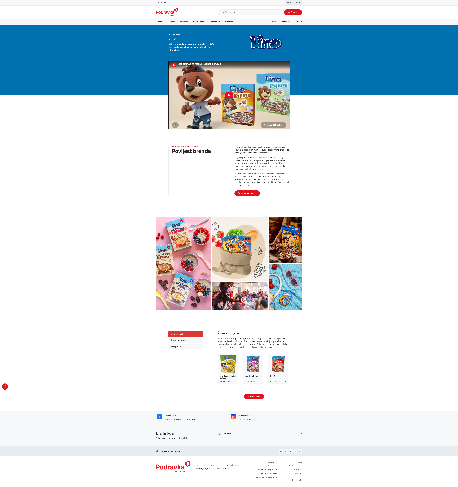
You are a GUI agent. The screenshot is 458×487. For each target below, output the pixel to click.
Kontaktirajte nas (295, 466)
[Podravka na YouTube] (165, 3)
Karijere (299, 22)
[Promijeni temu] (289, 2)
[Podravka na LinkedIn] (158, 3)
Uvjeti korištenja (271, 466)
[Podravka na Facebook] (161, 3)
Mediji (274, 22)
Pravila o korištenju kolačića (266, 477)
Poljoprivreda (198, 22)
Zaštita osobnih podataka (267, 470)
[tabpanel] (228, 369)
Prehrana (184, 22)
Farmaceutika (214, 22)
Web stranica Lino (245, 193)
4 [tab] (258, 388)
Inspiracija (229, 22)
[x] (291, 451)
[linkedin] (281, 451)
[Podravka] (167, 15)
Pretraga (294, 12)
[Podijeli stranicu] (5, 386)
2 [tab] (253, 388)
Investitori (286, 22)
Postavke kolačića (295, 473)
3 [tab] (255, 388)
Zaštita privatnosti (295, 470)
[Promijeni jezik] (298, 2)
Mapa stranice (272, 462)
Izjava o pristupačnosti (268, 473)
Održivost (171, 22)
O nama (159, 22)
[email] (300, 451)
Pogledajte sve (254, 396)
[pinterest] (295, 451)
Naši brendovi (175, 35)
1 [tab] (248, 388)
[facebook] (286, 451)
